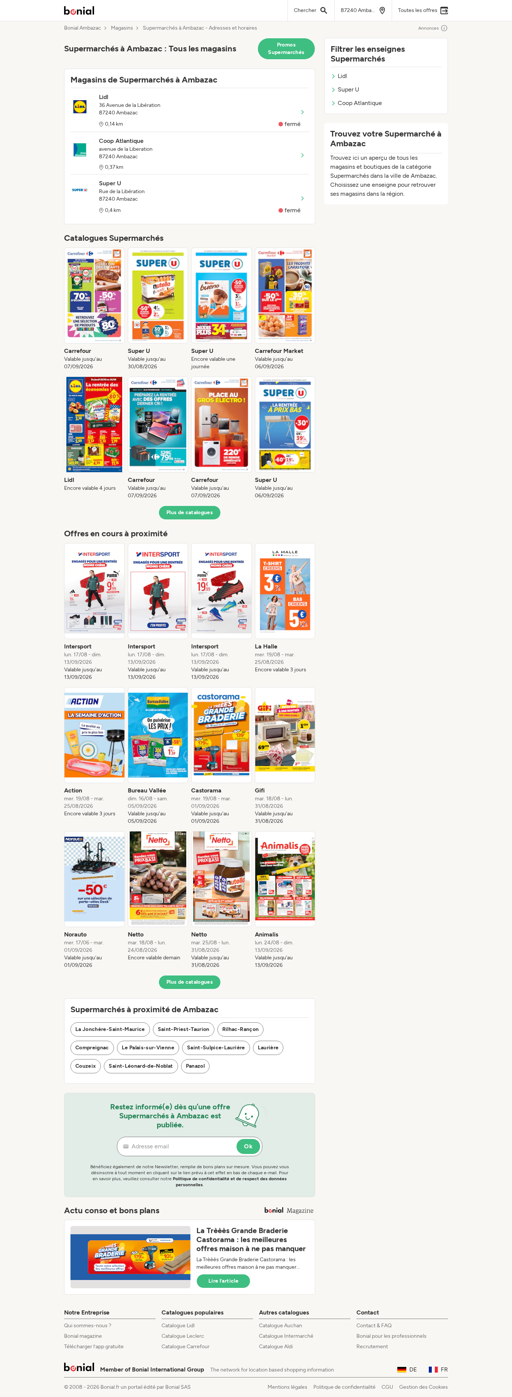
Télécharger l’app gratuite (94, 1346)
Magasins (122, 28)
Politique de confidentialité (344, 1387)
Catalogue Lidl (178, 1325)
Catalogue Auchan (280, 1325)
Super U (348, 89)
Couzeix (85, 1066)
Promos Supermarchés (286, 49)
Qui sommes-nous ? (87, 1325)
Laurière (268, 1047)
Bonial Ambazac (82, 28)
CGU (387, 1387)
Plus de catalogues (189, 512)
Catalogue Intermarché (286, 1336)
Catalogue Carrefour (186, 1346)
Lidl (342, 76)
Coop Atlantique (360, 103)
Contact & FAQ (374, 1325)
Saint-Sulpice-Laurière (216, 1047)
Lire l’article (223, 1281)
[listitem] (94, 309)
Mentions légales (287, 1387)
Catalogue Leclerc (183, 1336)
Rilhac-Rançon (240, 1029)
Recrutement (372, 1346)
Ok (248, 1146)
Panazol (195, 1066)
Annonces (428, 28)
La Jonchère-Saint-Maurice (110, 1029)
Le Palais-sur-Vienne (148, 1047)
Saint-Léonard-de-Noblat (141, 1066)
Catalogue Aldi (276, 1346)
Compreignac (92, 1047)
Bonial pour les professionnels (391, 1336)
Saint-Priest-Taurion (184, 1029)
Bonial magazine (83, 1336)
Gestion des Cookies (423, 1387)
